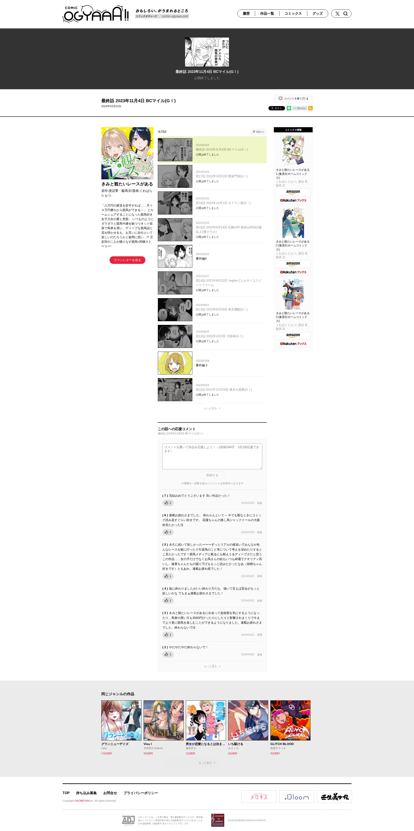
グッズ (317, 13)
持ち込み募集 (86, 793)
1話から (260, 131)
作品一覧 (267, 13)
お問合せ (110, 793)
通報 (259, 503)
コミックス (293, 13)
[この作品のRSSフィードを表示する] (310, 108)
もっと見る (210, 408)
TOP (66, 793)
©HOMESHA (82, 800)
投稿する (212, 475)
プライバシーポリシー (141, 793)
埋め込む (301, 108)
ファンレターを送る (127, 260)
